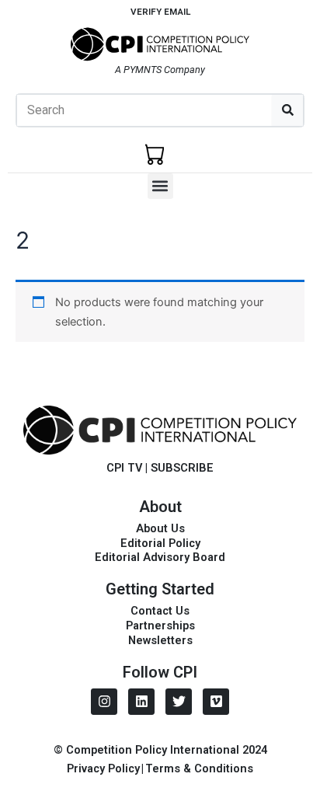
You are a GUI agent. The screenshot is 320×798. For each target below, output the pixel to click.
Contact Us (160, 611)
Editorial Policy (160, 543)
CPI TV (124, 468)
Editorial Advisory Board (160, 557)
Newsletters (160, 640)
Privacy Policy (103, 768)
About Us (160, 528)
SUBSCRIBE (182, 468)
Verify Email (160, 11)
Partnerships (160, 625)
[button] (160, 186)
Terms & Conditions (199, 768)
